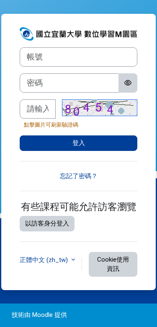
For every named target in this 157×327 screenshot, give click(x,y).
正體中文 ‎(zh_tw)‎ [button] (44, 260)
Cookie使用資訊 (113, 264)
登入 (78, 143)
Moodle (42, 315)
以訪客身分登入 (47, 223)
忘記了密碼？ (79, 176)
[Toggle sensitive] (127, 83)
